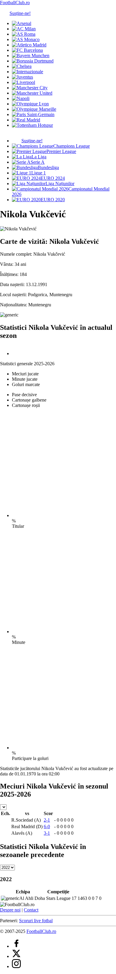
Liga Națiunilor (60, 183)
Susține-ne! (20, 13)
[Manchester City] (30, 87)
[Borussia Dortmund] (33, 60)
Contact (31, 909)
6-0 (47, 826)
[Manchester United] (32, 93)
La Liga (39, 156)
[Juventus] (22, 76)
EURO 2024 (53, 178)
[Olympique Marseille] (34, 109)
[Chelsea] (22, 66)
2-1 (47, 819)
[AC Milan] (24, 28)
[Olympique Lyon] (30, 103)
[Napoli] (20, 98)
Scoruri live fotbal (36, 920)
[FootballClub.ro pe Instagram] (16, 966)
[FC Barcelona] (27, 50)
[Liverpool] (23, 82)
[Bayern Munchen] (30, 55)
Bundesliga (48, 167)
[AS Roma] (23, 34)
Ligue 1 (38, 172)
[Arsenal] (21, 23)
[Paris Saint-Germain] (33, 114)
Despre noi (10, 909)
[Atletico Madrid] (29, 44)
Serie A (38, 162)
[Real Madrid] (26, 119)
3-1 (47, 833)
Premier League (61, 151)
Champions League (71, 146)
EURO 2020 (53, 199)
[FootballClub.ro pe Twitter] (16, 956)
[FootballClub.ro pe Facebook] (16, 946)
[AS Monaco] (26, 39)
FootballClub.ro (15, 2)
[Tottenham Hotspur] (32, 125)
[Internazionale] (27, 71)
